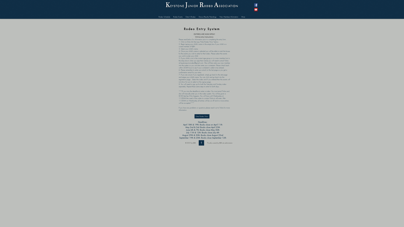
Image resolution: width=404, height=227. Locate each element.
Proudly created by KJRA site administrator (220, 143)
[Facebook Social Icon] (256, 5)
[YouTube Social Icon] (256, 9)
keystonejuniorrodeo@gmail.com (192, 63)
